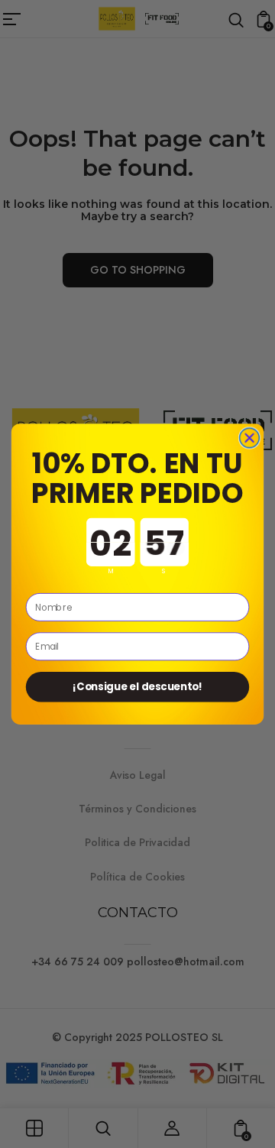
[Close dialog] (250, 438)
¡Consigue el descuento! (137, 686)
